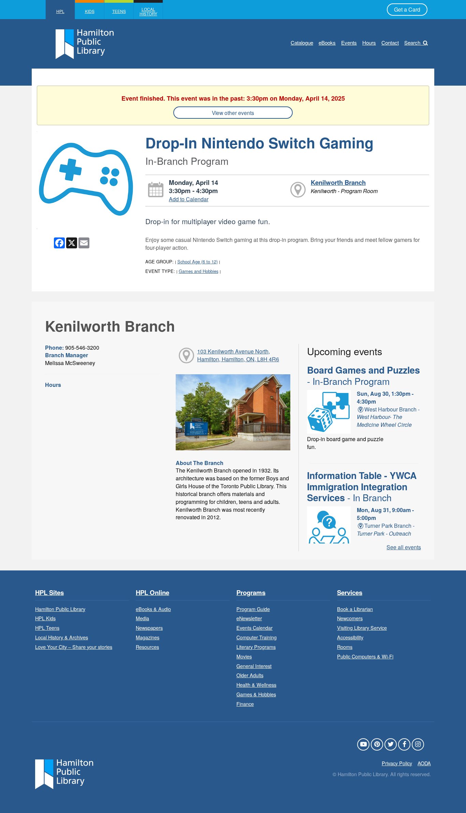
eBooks (327, 42)
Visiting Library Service (362, 627)
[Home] (64, 773)
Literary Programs (256, 646)
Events (349, 42)
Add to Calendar (188, 199)
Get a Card (407, 9)
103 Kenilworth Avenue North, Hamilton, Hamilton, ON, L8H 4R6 (238, 355)
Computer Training (256, 637)
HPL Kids (45, 618)
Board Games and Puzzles (363, 375)
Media (142, 618)
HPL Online (152, 593)
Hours (369, 42)
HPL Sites (49, 593)
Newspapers (149, 627)
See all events (404, 547)
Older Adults (249, 675)
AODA (424, 763)
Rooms (344, 646)
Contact (390, 42)
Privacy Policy (397, 763)
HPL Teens (47, 627)
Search (412, 42)
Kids (89, 11)
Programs (250, 593)
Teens (119, 11)
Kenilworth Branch (338, 182)
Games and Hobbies (198, 271)
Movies (244, 656)
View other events (233, 112)
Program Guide (253, 608)
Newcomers (350, 618)
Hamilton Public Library (60, 608)
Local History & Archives (61, 637)
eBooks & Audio (153, 608)
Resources (147, 646)
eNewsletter (249, 618)
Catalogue (302, 42)
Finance (245, 703)
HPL (60, 11)
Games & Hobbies (256, 694)
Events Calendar (254, 627)
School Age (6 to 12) (197, 261)
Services (349, 593)
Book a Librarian (355, 608)
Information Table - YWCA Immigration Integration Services (362, 486)
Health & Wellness (256, 684)
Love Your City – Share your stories (73, 646)
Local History (148, 11)
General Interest (254, 665)
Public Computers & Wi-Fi (365, 656)
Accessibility (350, 637)
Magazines (147, 637)
